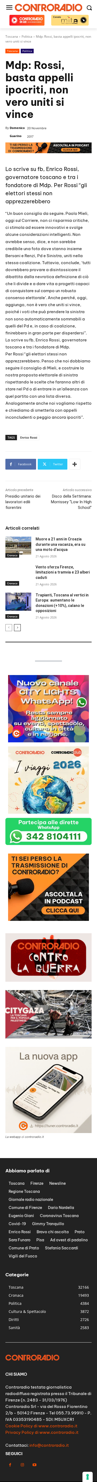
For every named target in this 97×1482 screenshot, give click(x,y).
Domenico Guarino (17, 132)
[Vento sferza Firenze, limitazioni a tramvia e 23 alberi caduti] (18, 574)
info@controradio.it (49, 1445)
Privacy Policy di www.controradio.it (41, 1432)
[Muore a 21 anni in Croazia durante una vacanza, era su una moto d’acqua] (18, 546)
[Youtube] (34, 1465)
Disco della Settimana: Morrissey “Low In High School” (71, 502)
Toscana (12, 51)
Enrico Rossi (28, 437)
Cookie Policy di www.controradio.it (41, 1425)
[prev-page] (8, 627)
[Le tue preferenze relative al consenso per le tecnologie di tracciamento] (87, 1477)
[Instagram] (22, 1465)
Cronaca (12, 555)
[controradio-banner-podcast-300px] (48, 919)
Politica (27, 51)
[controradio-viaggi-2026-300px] (48, 812)
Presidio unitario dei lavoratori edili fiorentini (22, 502)
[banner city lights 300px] (48, 740)
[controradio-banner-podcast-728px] (48, 151)
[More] (74, 464)
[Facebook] (10, 1465)
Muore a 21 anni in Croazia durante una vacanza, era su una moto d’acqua (60, 544)
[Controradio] (48, 7)
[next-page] (17, 627)
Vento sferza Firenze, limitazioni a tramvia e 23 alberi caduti (63, 572)
